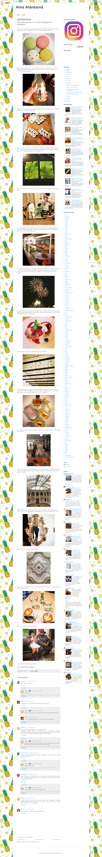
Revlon (66, 401)
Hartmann (67, 308)
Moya (66, 369)
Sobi (66, 601)
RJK (66, 398)
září (67, 76)
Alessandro (67, 217)
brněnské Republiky (27, 68)
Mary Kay (67, 354)
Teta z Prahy (68, 535)
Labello (66, 333)
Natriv (66, 378)
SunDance (67, 429)
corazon (22, 798)
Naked (66, 375)
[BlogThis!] (32, 671)
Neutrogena (67, 380)
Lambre (66, 336)
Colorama (67, 268)
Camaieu (67, 255)
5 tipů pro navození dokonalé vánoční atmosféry (75, 524)
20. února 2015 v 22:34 (34, 752)
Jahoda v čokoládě (69, 610)
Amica (66, 224)
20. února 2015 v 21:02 (30, 727)
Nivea (66, 382)
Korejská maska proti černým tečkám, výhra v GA (77, 149)
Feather (66, 282)
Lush (66, 349)
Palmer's (67, 393)
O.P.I (66, 385)
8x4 (66, 214)
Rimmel (66, 403)
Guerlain (67, 304)
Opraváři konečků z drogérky (72, 94)
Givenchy (67, 297)
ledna (67, 96)
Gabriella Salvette (69, 292)
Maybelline (67, 359)
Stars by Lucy (24, 780)
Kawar (66, 325)
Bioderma (67, 245)
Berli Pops (67, 243)
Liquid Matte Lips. (68, 602)
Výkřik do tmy (75, 589)
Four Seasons (68, 289)
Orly (66, 390)
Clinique (67, 266)
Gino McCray (68, 295)
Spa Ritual (67, 426)
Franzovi (42, 69)
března (68, 82)
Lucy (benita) (24, 774)
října (67, 74)
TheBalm (67, 434)
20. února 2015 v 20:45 (29, 701)
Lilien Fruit (67, 343)
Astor (66, 227)
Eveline (66, 281)
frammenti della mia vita (70, 622)
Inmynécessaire (24, 752)
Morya (66, 367)
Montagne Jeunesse (69, 365)
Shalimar (67, 421)
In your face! (68, 549)
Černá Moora (68, 672)
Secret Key (67, 416)
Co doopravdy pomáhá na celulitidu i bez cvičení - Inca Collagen (77, 139)
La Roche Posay (68, 330)
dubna (67, 80)
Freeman (67, 291)
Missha (66, 362)
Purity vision (67, 396)
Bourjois (67, 252)
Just (66, 323)
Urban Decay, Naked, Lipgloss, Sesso (74, 92)
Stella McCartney (68, 427)
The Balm (67, 432)
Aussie (66, 229)
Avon (66, 232)
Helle (66, 312)
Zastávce (19, 71)
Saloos (66, 411)
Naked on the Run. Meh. (71, 87)
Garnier (66, 294)
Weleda (66, 450)
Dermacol (67, 271)
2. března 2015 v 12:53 (30, 798)
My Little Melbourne (24, 626)
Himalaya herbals (69, 317)
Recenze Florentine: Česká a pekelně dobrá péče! (76, 489)
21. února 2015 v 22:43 (36, 710)
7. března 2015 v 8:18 (29, 809)
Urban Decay (68, 440)
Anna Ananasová (29, 7)
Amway (66, 226)
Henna (66, 313)
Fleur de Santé (68, 287)
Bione (66, 247)
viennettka (67, 661)
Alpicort (66, 219)
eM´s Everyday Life (69, 648)
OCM (66, 387)
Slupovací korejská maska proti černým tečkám (77, 107)
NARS (66, 372)
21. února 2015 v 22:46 (36, 763)
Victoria (66, 445)
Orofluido (67, 391)
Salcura (66, 408)
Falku (24, 110)
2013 (66, 100)
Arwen (22, 701)
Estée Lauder (68, 279)
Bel (65, 240)
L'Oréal (66, 328)
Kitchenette (68, 499)
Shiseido (67, 424)
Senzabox (67, 418)
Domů (18, 15)
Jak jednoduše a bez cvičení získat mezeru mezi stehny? (77, 190)
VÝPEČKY (67, 635)
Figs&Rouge (67, 284)
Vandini (66, 444)
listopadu (68, 72)
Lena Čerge (68, 522)
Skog (51, 390)
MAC (66, 351)
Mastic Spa (67, 356)
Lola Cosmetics (68, 346)
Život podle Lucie (69, 486)
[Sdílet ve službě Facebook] (35, 671)
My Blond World (69, 562)
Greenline (67, 302)
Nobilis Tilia (67, 383)
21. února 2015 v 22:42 (36, 690)
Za (65, 458)
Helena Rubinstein (69, 310)
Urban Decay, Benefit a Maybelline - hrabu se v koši (77, 179)
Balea (66, 235)
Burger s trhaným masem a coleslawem (73, 500)
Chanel (66, 261)
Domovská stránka (39, 839)
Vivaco (66, 447)
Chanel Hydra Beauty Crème (72, 85)
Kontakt (23, 15)
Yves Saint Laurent (69, 457)
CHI (66, 253)
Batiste (66, 237)
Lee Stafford (67, 341)
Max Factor (67, 357)
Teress (22, 809)
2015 (66, 71)
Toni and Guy (68, 435)
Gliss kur (67, 299)
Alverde (66, 221)
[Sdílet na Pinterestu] (37, 671)
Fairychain (23, 681)
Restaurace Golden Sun (22, 148)
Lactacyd (67, 335)
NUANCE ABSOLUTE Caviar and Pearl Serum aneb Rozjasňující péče (76, 537)
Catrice (66, 260)
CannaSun (67, 256)
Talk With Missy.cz (69, 588)
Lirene (66, 344)
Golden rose (67, 300)
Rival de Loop (68, 405)
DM (65, 269)
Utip (66, 442)
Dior (66, 273)
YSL (66, 453)
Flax (66, 286)
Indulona (67, 322)
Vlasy (66, 448)
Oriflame (67, 388)
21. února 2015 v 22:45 (36, 741)
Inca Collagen (68, 320)
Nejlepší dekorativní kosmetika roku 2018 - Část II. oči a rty (76, 551)
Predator (67, 395)
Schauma (67, 414)
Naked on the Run (69, 377)
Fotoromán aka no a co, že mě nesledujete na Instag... (72, 90)
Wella (66, 452)
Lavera (66, 338)
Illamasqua (67, 318)
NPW (66, 374)
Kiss (66, 326)
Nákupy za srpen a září (76, 662)
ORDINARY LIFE (69, 473)
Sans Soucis (67, 413)
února (67, 83)
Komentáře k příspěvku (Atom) (32, 841)
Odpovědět (23, 685)
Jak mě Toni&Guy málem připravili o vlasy (76, 128)
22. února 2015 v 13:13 (33, 717)
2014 (66, 98)
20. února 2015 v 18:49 (31, 681)
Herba (66, 315)
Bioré (66, 250)
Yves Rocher (67, 455)
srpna (67, 78)
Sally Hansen (68, 409)
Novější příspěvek (21, 839)
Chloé (66, 265)
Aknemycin (67, 216)
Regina (66, 400)
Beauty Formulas (68, 239)
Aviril (66, 230)
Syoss (66, 431)
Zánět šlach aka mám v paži (77, 169)
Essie (66, 278)
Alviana (66, 222)
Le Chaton (67, 339)
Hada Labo (67, 307)
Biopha (66, 248)
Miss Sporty (67, 361)
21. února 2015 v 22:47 (36, 787)
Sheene (66, 422)
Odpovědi (24, 688)
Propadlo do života (69, 575)
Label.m (66, 331)
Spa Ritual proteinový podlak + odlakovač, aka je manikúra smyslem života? (77, 201)
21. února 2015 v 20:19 (32, 774)
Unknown (27, 690)
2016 (66, 69)
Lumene (67, 348)
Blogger (61, 853)
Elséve (66, 274)
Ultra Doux (67, 439)
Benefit (66, 242)
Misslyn (66, 364)
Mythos (66, 370)
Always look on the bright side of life (73, 509)
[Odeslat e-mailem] (31, 671)
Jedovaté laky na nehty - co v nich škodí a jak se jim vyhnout (77, 159)
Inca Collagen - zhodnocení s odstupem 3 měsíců (77, 118)
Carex (66, 258)
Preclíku (47, 69)
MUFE (66, 352)
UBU (66, 437)
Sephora (67, 419)
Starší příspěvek (56, 839)
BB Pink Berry (68, 234)
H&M (66, 305)
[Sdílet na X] (34, 671)
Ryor (66, 406)
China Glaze (67, 263)
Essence (67, 276)
